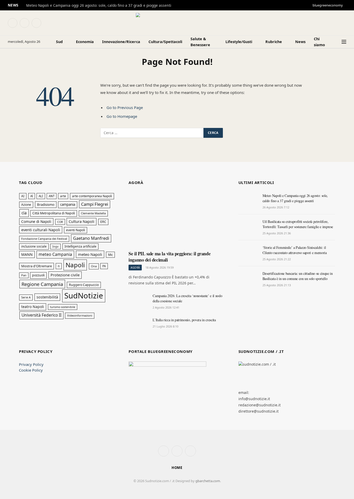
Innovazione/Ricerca (121, 41)
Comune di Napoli (36, 221)
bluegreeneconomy (328, 5)
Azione (26, 204)
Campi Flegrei (94, 204)
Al (31, 196)
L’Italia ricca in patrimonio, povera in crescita (184, 319)
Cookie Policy (31, 370)
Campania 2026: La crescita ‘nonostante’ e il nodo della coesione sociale (187, 298)
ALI (41, 196)
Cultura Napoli (81, 221)
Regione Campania (42, 284)
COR (60, 222)
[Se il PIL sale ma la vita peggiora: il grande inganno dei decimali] (177, 220)
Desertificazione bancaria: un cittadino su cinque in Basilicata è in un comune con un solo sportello (298, 276)
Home (177, 467)
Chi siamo (319, 41)
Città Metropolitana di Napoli (53, 213)
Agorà (135, 267)
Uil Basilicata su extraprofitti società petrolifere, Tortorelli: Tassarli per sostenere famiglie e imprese (298, 224)
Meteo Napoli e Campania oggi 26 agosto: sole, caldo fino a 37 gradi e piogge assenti (98, 5)
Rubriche (273, 41)
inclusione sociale (34, 246)
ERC (103, 222)
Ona (94, 266)
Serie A (26, 297)
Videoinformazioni (79, 315)
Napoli (75, 265)
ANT (51, 196)
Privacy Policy (31, 364)
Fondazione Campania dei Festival (44, 239)
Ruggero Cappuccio (84, 285)
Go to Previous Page (125, 107)
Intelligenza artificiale (80, 246)
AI (22, 196)
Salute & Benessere (200, 41)
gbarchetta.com (207, 481)
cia (24, 213)
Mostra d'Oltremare (36, 266)
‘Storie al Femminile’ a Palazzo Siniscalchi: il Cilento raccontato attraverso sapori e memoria (295, 250)
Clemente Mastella (93, 213)
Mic (110, 255)
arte (63, 196)
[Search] (336, 42)
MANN (27, 254)
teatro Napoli (32, 306)
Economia (85, 41)
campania (67, 204)
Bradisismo (45, 204)
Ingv (55, 246)
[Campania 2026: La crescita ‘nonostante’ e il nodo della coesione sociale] (138, 301)
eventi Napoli (75, 230)
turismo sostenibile (62, 307)
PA (104, 266)
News (300, 41)
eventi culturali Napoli (40, 229)
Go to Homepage (122, 116)
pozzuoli (38, 275)
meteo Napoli (90, 254)
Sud (59, 41)
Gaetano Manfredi (91, 238)
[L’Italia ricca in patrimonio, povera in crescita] (138, 325)
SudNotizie (83, 295)
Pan (23, 275)
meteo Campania (55, 254)
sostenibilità (47, 297)
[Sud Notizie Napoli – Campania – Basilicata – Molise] (177, 22)
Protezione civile (65, 274)
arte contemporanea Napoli (92, 196)
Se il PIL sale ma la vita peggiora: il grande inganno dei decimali (169, 256)
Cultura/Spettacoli (165, 41)
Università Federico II (41, 315)
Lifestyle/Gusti (238, 41)
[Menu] (344, 42)
